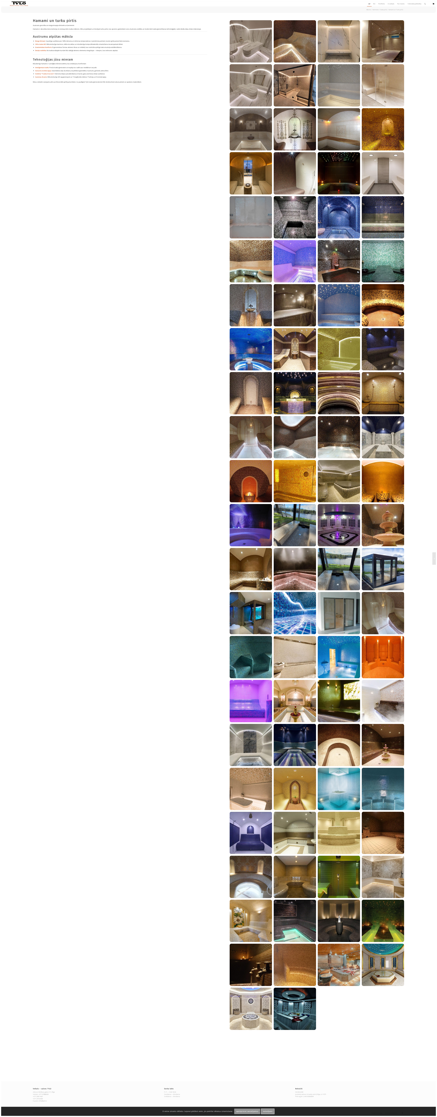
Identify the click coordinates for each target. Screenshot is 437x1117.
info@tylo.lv (43, 1101)
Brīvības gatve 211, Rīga (47, 1092)
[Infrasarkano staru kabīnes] (434, 558)
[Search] (425, 3)
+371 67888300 (43, 1094)
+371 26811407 (38, 1096)
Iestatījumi (268, 1111)
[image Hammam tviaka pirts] (252, 42)
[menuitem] (369, 3)
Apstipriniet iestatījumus (247, 1111)
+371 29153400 (38, 1099)
